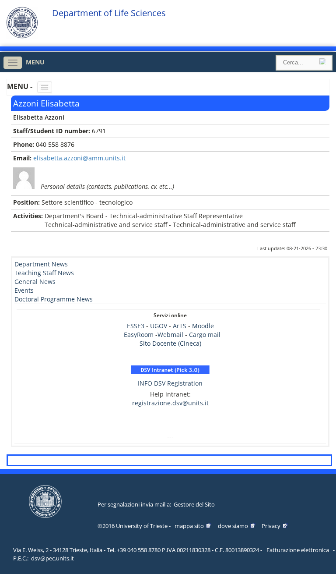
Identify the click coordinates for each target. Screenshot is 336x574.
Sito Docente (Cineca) (170, 343)
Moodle (203, 326)
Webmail (170, 334)
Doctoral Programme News (53, 299)
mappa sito (189, 526)
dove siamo (233, 526)
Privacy (271, 526)
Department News (41, 264)
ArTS (179, 326)
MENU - (20, 86)
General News (35, 281)
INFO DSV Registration (170, 383)
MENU (35, 62)
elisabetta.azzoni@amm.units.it (79, 158)
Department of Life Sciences (109, 13)
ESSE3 (135, 326)
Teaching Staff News (44, 273)
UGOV (158, 326)
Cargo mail (204, 334)
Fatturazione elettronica (297, 550)
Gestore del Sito (194, 504)
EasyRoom (139, 334)
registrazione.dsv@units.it (170, 403)
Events (24, 290)
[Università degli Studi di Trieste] (22, 36)
